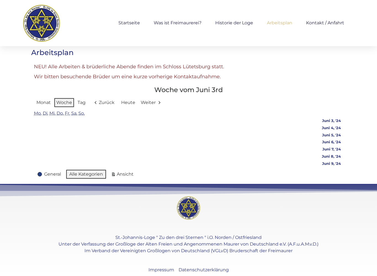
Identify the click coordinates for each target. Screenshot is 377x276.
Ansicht (123, 175)
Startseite (129, 22)
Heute (128, 102)
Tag (82, 102)
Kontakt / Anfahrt (325, 22)
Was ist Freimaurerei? (177, 22)
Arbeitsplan (279, 22)
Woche (64, 102)
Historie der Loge (234, 22)
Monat (43, 102)
